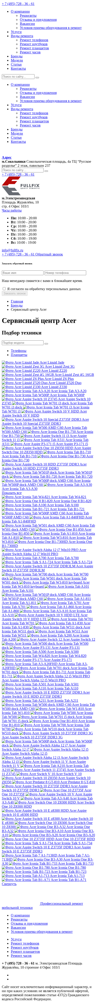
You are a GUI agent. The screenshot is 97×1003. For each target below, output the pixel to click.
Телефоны (18, 351)
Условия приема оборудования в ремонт (42, 932)
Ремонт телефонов (25, 943)
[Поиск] (37, 77)
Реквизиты (19, 919)
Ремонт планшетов (25, 951)
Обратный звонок (49, 254)
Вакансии (18, 927)
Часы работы (12, 210)
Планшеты (19, 355)
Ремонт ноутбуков (25, 947)
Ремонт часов (21, 956)
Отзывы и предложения (29, 923)
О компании (20, 915)
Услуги (16, 939)
